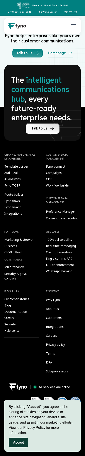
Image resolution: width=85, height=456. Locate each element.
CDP (49, 179)
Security (10, 324)
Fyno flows (12, 201)
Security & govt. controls (15, 276)
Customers (54, 318)
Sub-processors (57, 371)
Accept (18, 442)
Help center (12, 330)
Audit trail (11, 173)
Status (9, 318)
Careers (51, 335)
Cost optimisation (59, 252)
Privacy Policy (34, 427)
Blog (7, 305)
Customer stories (16, 299)
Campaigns (54, 173)
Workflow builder (58, 185)
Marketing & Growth (19, 239)
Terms (50, 353)
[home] (17, 26)
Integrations (13, 213)
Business (10, 246)
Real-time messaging (61, 246)
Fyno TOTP (12, 185)
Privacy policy (55, 344)
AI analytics (12, 179)
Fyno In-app (12, 207)
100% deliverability (59, 239)
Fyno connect (55, 166)
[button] (72, 26)
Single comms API (59, 258)
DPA (49, 362)
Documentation (15, 312)
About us (52, 309)
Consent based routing (62, 218)
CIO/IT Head (13, 252)
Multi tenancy (14, 267)
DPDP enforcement (60, 265)
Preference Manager (60, 211)
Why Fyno (53, 300)
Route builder (13, 194)
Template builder (16, 166)
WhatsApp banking (59, 271)
